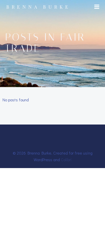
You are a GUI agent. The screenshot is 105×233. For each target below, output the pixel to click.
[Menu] (97, 7)
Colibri (66, 159)
